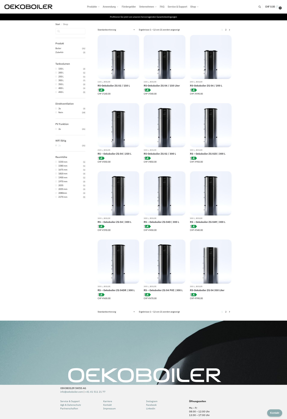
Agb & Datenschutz (70, 404)
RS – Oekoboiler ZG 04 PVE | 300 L (163, 290)
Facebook (151, 404)
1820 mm (62, 173)
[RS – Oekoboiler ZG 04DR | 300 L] (118, 262)
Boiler (107, 82)
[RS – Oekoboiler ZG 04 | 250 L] (118, 125)
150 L (100, 82)
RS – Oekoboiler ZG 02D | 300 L (207, 153)
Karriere (107, 401)
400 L (61, 88)
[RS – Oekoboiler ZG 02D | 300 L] (211, 125)
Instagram (151, 401)
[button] (273, 6)
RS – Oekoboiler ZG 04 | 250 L (114, 153)
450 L (61, 92)
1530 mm (62, 161)
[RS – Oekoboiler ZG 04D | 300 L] (164, 193)
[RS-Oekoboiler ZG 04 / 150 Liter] (164, 57)
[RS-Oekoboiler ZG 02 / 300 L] (164, 125)
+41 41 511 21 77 (95, 391)
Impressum (109, 408)
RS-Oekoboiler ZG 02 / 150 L (114, 85)
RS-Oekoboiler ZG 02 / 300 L (160, 153)
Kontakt (107, 404)
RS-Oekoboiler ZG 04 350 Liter (207, 290)
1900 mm (62, 177)
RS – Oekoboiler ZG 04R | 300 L (207, 221)
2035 (60, 185)
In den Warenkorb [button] (118, 100)
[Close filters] (86, 30)
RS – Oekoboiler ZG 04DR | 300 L (116, 290)
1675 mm (62, 169)
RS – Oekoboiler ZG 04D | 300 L (161, 221)
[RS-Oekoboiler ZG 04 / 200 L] (211, 57)
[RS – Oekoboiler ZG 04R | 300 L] (211, 193)
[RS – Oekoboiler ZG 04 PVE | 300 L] (164, 262)
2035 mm (62, 189)
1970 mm (62, 181)
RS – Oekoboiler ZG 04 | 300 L (114, 221)
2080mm (62, 193)
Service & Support (70, 401)
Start (57, 24)
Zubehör (59, 52)
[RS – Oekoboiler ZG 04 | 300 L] (118, 193)
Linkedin (150, 408)
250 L (100, 150)
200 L (192, 82)
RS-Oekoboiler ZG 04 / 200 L (206, 85)
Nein (60, 112)
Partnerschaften (69, 408)
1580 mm (62, 165)
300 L (146, 150)
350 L (192, 286)
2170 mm (62, 197)
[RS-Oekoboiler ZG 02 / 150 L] (118, 57)
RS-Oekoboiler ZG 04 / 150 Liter (162, 85)
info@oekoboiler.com (71, 391)
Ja (59, 108)
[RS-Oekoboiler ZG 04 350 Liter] (211, 262)
